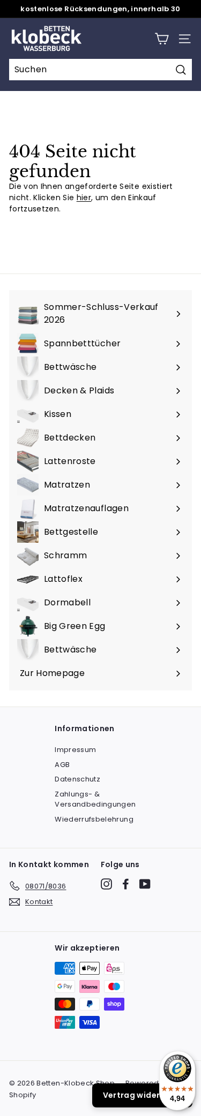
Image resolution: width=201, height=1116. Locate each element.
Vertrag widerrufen (142, 1095)
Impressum (75, 750)
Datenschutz (77, 779)
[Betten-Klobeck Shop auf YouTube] (145, 884)
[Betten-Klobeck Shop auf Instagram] (106, 884)
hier (84, 197)
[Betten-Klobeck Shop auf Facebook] (125, 884)
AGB (62, 765)
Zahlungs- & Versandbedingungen (95, 799)
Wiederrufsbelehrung (94, 819)
